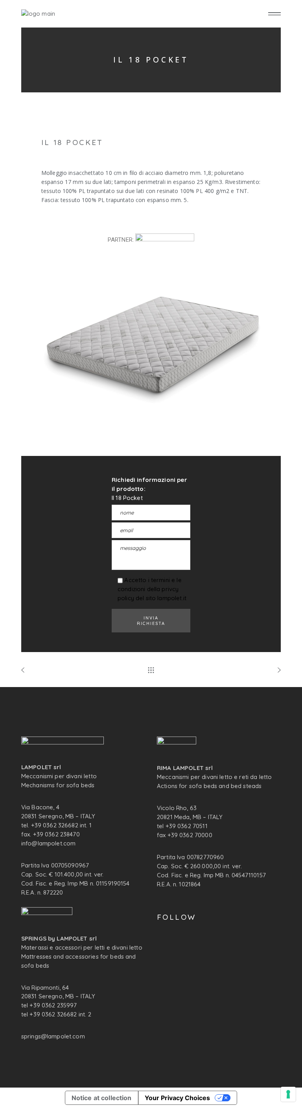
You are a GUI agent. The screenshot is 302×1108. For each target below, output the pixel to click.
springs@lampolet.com (53, 1036)
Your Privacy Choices (177, 1098)
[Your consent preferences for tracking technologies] (288, 1094)
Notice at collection (102, 1098)
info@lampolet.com (48, 843)
